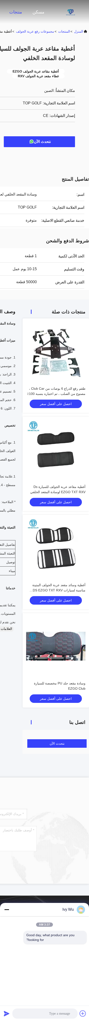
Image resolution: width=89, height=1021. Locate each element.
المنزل (78, 31)
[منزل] (70, 12)
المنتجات (64, 31)
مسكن (38, 12)
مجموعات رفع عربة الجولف (35, 31)
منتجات (15, 12)
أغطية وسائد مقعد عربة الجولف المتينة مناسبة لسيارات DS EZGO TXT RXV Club (58, 590)
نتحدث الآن (42, 142)
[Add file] (83, 1013)
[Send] (6, 1013)
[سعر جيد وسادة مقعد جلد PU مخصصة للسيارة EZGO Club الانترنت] (55, 646)
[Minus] (6, 909)
